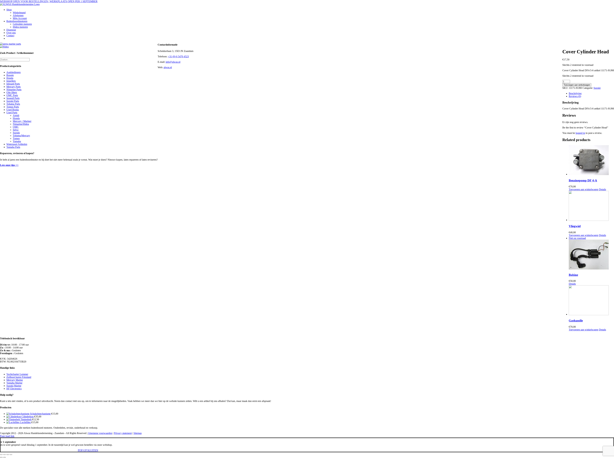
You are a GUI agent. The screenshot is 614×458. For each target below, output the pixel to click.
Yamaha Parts (13, 147)
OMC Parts (12, 95)
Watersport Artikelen (16, 144)
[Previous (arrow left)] (1, 457)
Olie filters (11, 92)
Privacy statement (123, 433)
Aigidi (16, 115)
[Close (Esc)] (11, 454)
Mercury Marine (14, 380)
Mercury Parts (13, 86)
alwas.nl (168, 67)
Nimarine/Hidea (21, 124)
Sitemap (138, 433)
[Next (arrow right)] (4, 457)
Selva (15, 129)
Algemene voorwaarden (100, 433)
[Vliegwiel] (591, 206)
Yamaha (17, 141)
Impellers (11, 81)
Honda (9, 78)
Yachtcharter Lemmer (17, 374)
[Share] (7, 454)
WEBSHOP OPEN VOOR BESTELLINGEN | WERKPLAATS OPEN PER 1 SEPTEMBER (49, 1)
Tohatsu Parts (13, 104)
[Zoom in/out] (1, 454)
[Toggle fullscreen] (4, 454)
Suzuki (597, 88)
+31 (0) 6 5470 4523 (178, 56)
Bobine (573, 275)
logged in (580, 133)
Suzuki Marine (13, 385)
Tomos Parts (12, 106)
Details (602, 189)
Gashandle (576, 320)
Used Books (12, 109)
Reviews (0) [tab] (575, 96)
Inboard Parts (13, 83)
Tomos (16, 138)
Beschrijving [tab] (575, 93)
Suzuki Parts (12, 101)
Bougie (10, 75)
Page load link (7, 436)
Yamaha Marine (14, 382)
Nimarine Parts (13, 89)
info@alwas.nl (173, 62)
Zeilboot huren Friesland (18, 377)
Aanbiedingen (13, 72)
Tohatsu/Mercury (21, 135)
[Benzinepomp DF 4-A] (591, 160)
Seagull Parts (13, 98)
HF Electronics (14, 388)
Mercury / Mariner (22, 121)
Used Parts (11, 112)
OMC (16, 127)
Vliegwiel (575, 226)
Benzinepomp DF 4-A (583, 180)
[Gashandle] (591, 300)
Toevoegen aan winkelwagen (577, 85)
